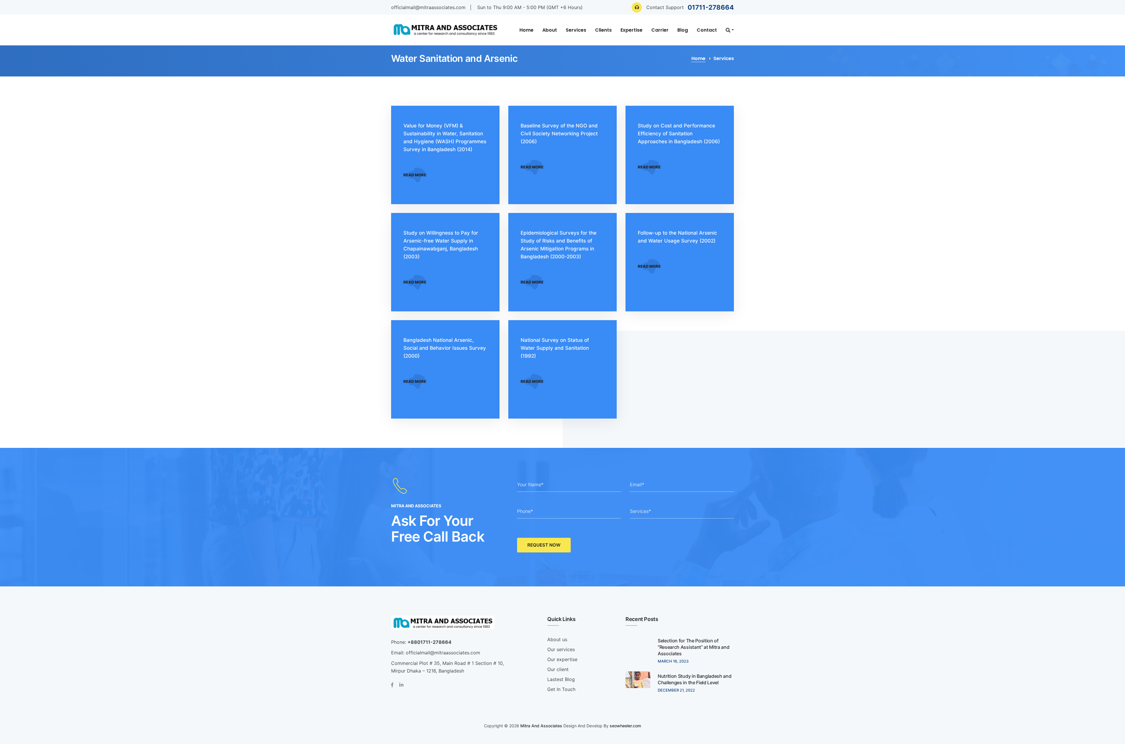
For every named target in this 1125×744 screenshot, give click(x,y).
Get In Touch (561, 689)
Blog (682, 30)
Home (526, 30)
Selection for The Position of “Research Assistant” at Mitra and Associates (693, 647)
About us (557, 639)
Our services (561, 649)
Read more (415, 175)
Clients (603, 30)
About (549, 30)
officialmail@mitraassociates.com (428, 7)
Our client (558, 669)
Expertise (631, 30)
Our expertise (562, 659)
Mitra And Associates (541, 725)
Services (576, 30)
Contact (707, 30)
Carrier (660, 30)
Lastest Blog (561, 679)
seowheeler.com (625, 725)
